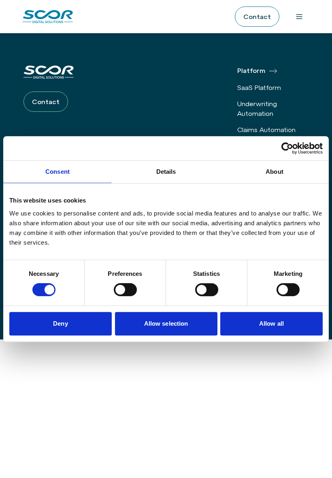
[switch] (125, 289)
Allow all (271, 323)
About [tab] (274, 171)
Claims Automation (266, 129)
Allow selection (166, 323)
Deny (60, 323)
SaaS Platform (259, 87)
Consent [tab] (57, 171)
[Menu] (299, 16)
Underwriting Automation (257, 108)
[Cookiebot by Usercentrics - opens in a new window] (287, 148)
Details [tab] (166, 171)
